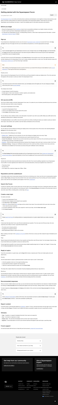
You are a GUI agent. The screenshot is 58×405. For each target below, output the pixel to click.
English (7, 386)
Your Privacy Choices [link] (48, 396)
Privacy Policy (45, 394)
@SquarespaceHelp (22, 387)
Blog (28, 389)
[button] (55, 401)
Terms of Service (46, 392)
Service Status (21, 385)
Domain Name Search (47, 387)
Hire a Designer (30, 385)
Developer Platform (37, 387)
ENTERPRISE (35, 389)
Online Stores (45, 389)
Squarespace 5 (21, 389)
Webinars (29, 387)
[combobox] (53, 15)
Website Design (45, 385)
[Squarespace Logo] (6, 382)
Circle (34, 385)
